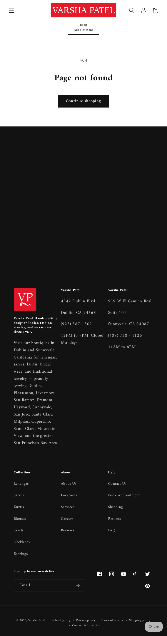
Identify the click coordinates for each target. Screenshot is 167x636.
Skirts (19, 530)
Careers (67, 518)
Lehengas (21, 484)
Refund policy (61, 620)
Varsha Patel (36, 620)
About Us (69, 484)
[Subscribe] (78, 585)
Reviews (67, 530)
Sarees (19, 495)
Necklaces (22, 542)
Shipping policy (140, 620)
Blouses (20, 518)
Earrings (21, 553)
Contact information (86, 625)
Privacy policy (85, 620)
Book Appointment (83, 27)
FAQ (111, 530)
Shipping (115, 507)
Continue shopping (83, 101)
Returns (114, 518)
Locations (69, 495)
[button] (11, 10)
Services (67, 507)
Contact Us (117, 484)
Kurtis (19, 507)
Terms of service (112, 620)
